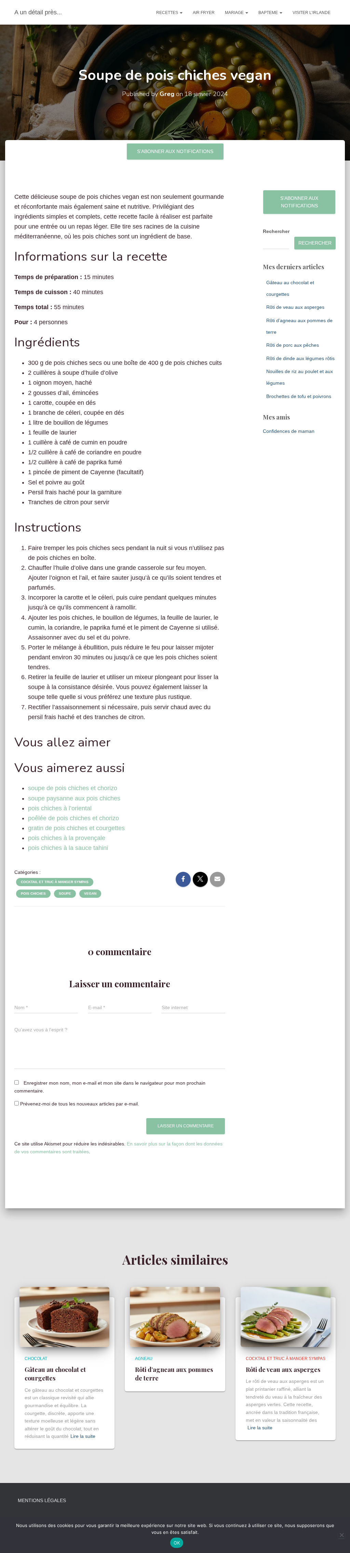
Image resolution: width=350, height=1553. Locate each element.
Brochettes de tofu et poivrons (298, 396)
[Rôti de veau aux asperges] (286, 1316)
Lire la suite (82, 1436)
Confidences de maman (288, 431)
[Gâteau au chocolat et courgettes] (64, 1316)
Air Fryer (204, 12)
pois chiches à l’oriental (60, 808)
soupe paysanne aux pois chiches (74, 798)
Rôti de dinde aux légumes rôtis (300, 358)
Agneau (143, 1358)
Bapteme (268, 12)
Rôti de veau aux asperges (295, 307)
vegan (90, 893)
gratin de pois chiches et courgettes (76, 828)
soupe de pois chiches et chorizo (72, 788)
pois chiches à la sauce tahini (68, 847)
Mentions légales (42, 1500)
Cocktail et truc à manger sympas (55, 882)
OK (177, 1542)
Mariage (235, 12)
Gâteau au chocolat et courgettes (55, 1373)
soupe (65, 893)
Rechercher (276, 231)
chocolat (36, 1358)
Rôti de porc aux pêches (292, 345)
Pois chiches (33, 893)
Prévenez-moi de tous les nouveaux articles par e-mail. (79, 1104)
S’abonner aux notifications (175, 151)
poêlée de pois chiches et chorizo (73, 818)
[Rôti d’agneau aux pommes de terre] (175, 1316)
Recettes (167, 12)
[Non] (341, 1534)
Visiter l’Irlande (312, 12)
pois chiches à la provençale (66, 838)
